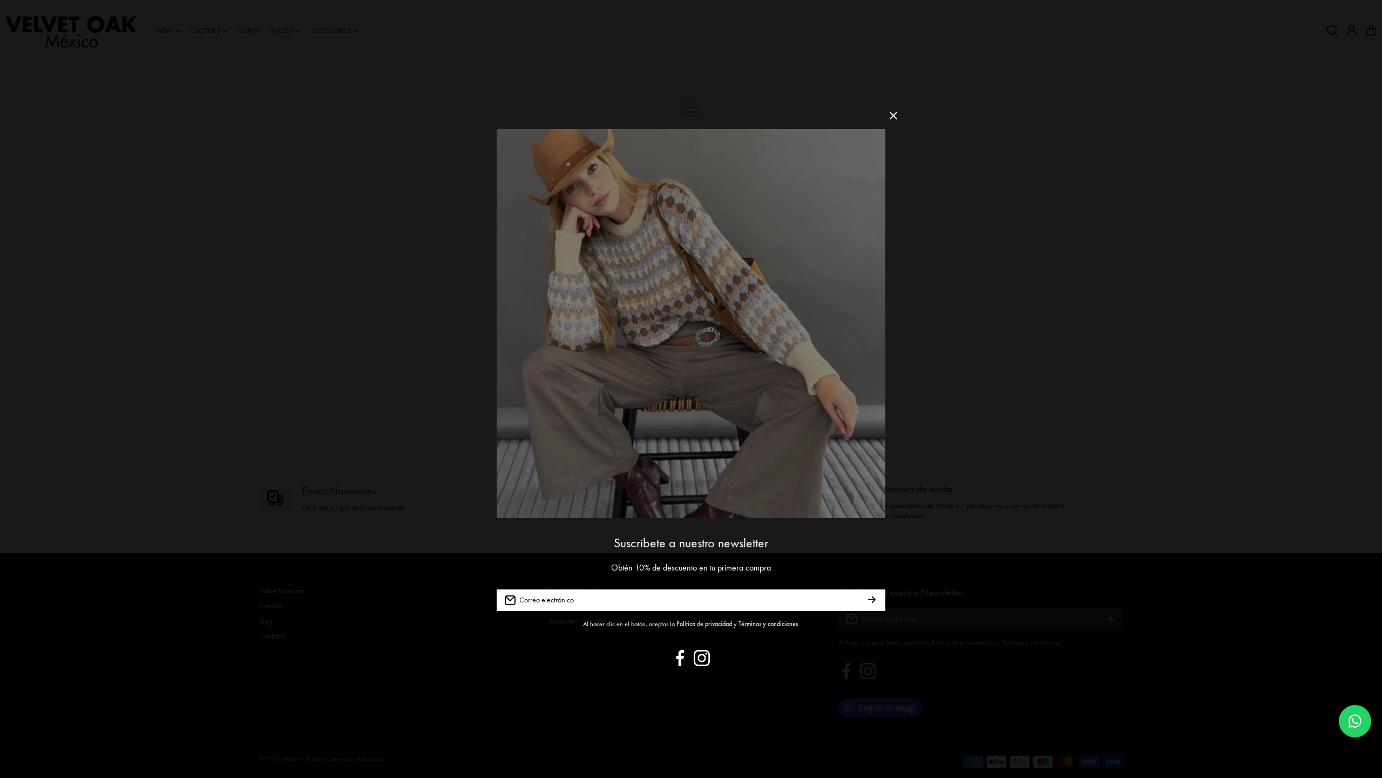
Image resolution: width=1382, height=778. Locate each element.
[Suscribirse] (871, 600)
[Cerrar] (893, 119)
